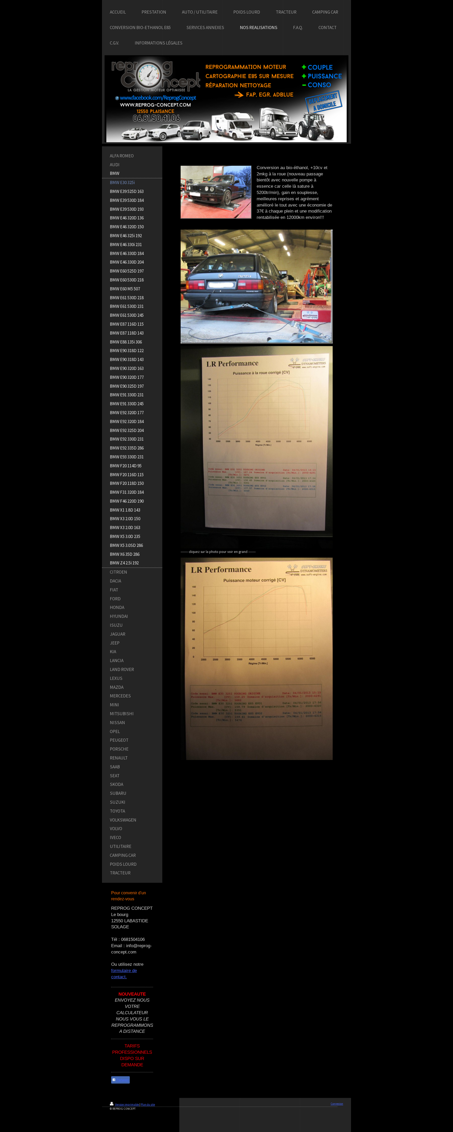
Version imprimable (127, 1104)
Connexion (337, 1104)
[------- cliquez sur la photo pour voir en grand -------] (257, 447)
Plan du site (148, 1104)
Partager (122, 1080)
